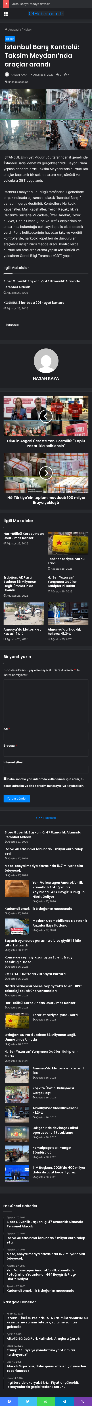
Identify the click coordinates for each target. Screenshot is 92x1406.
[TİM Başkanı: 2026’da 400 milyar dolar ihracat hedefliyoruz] (17, 1173)
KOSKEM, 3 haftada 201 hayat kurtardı (34, 302)
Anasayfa (14, 29)
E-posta (10, 745)
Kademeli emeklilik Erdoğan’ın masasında (38, 908)
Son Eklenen (46, 818)
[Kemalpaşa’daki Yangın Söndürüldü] (17, 1154)
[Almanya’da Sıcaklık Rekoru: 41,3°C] (68, 613)
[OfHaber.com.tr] (46, 13)
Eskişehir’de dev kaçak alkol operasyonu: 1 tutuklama (55, 1130)
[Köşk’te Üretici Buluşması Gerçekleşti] (17, 1094)
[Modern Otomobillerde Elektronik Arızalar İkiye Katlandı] (17, 927)
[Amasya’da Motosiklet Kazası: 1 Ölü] (24, 613)
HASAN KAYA (18, 74)
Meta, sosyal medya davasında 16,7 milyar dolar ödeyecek (51, 4)
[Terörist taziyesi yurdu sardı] (68, 543)
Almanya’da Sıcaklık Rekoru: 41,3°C (64, 631)
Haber (27, 29)
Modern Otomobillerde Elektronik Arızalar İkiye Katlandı (60, 923)
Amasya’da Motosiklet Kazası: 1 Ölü (22, 631)
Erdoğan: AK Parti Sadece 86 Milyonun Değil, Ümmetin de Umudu (20, 583)
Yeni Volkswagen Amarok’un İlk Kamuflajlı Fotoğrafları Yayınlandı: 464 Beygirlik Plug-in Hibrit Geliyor (59, 889)
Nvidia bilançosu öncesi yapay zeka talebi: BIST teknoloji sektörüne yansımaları (43, 988)
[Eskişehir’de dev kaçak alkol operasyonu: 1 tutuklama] (17, 1134)
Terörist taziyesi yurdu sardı (66, 561)
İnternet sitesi (13, 762)
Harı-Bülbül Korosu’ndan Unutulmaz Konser (24, 535)
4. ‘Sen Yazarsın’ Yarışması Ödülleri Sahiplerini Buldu (62, 581)
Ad (7, 729)
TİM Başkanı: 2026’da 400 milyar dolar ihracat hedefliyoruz (59, 1170)
